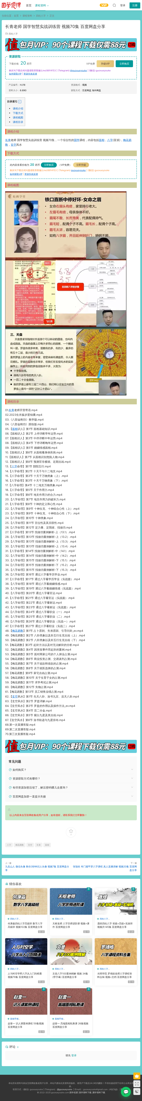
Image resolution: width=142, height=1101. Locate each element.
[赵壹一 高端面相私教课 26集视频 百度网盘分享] (71, 1001)
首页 (29, 5)
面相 (101, 140)
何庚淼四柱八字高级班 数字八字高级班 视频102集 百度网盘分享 (25, 925)
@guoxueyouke (78, 70)
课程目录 (18, 122)
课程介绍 (18, 108)
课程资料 (40, 5)
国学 (76, 140)
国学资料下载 (85, 1092)
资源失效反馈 (30, 73)
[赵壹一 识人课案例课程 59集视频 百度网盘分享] (26, 1001)
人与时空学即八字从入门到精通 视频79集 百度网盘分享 (25, 975)
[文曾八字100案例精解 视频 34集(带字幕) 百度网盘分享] (71, 951)
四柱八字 (13, 33)
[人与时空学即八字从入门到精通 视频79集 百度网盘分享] (26, 951)
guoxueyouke (78, 170)
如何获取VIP (15, 73)
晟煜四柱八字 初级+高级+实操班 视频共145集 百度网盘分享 (115, 925)
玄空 (13, 144)
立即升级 (81, 164)
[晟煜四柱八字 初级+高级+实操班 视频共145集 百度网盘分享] (116, 901)
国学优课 (73, 1092)
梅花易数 (17, 630)
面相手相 (14, 1018)
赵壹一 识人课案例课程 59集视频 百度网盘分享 (26, 1025)
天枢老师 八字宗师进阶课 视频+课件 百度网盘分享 (70, 925)
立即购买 (124, 63)
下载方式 (18, 113)
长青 (8, 140)
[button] (19, 101)
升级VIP (105, 63)
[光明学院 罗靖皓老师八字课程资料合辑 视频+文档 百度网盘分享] (116, 951)
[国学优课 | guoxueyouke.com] (11, 5)
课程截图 (18, 117)
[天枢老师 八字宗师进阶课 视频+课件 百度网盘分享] (71, 901)
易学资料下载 (99, 1092)
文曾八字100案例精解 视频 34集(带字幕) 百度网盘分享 (70, 975)
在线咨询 (126, 1092)
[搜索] (114, 5)
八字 (110, 140)
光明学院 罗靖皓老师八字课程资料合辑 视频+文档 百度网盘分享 (114, 975)
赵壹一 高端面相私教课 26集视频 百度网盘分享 (70, 1025)
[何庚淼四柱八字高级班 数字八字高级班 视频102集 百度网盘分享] (26, 901)
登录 (74, 1055)
